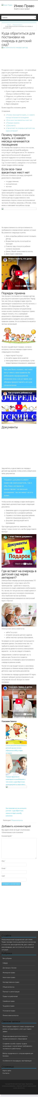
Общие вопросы (17, 820)
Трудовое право (8, 1006)
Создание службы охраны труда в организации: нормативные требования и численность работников (17, 1046)
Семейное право (9, 1001)
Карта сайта (7, 1070)
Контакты (6, 1073)
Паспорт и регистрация (11, 992)
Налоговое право (9, 977)
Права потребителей (10, 996)
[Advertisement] (19, 448)
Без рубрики (7, 958)
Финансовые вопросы (10, 1015)
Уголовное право (9, 1011)
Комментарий (7, 836)
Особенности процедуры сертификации (17, 1061)
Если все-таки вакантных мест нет (19, 120)
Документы (11, 125)
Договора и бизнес (10, 968)
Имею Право (24, 6)
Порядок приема (12, 123)
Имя (3, 861)
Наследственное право (11, 982)
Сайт (3, 876)
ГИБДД (5, 963)
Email (4, 868)
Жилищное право (9, 972)
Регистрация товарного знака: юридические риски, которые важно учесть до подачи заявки (18, 1029)
